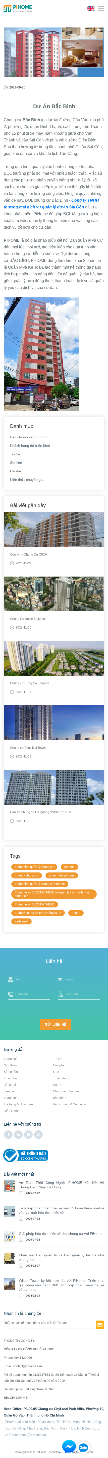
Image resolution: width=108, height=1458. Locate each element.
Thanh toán (11, 1098)
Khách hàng (12, 1078)
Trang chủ (11, 1059)
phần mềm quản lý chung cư (34, 867)
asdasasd (21, 921)
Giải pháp (59, 1065)
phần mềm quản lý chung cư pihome (40, 884)
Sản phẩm (11, 1072)
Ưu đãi (15, 471)
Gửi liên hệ (55, 1024)
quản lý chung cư (26, 875)
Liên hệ (9, 1091)
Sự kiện (16, 463)
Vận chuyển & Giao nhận (70, 1104)
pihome (69, 867)
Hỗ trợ (57, 1085)
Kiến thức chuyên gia (26, 480)
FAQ (56, 1072)
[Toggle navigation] (101, 8)
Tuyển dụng (61, 1078)
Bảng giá (10, 1085)
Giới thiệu (10, 1065)
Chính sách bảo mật (66, 1091)
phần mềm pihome (62, 875)
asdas (76, 913)
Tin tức (15, 454)
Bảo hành (59, 1098)
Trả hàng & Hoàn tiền (18, 1104)
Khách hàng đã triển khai (30, 446)
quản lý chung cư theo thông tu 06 (38, 913)
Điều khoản (12, 1111)
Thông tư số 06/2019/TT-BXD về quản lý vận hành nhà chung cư (52, 894)
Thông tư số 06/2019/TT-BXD (35, 904)
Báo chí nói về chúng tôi (29, 437)
